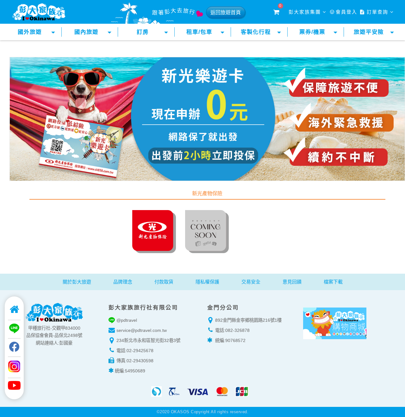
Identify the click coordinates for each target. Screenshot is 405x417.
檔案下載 (333, 281)
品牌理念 (122, 281)
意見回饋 (292, 281)
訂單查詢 (377, 12)
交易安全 (250, 281)
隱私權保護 (207, 281)
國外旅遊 (30, 32)
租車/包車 (199, 32)
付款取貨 (163, 281)
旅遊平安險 (369, 32)
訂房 (143, 32)
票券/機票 (312, 32)
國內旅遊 (86, 32)
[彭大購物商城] (334, 322)
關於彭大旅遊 (77, 281)
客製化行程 (256, 32)
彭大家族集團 (306, 12)
